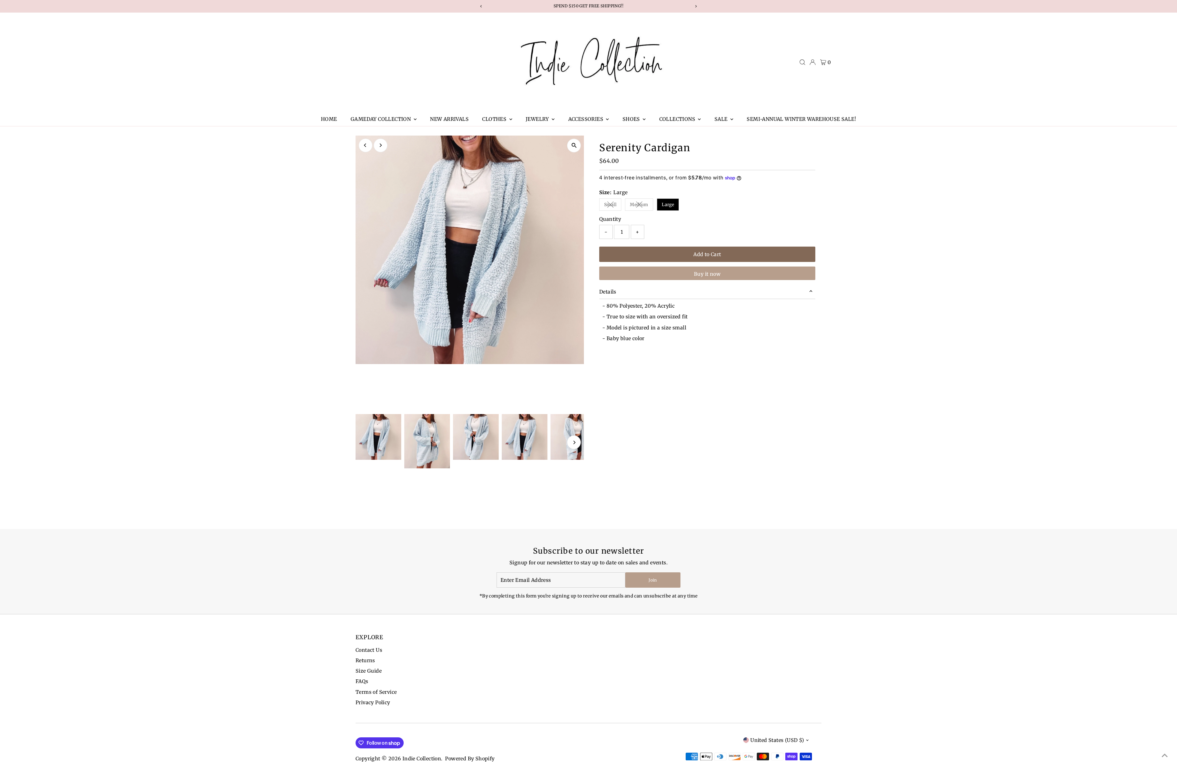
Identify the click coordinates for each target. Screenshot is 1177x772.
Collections (678, 119)
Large (668, 204)
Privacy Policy (373, 702)
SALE (721, 119)
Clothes (495, 119)
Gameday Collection (381, 119)
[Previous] (365, 145)
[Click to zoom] (574, 145)
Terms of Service (376, 692)
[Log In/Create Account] (812, 62)
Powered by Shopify (469, 758)
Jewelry (538, 119)
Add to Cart (707, 254)
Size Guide (369, 671)
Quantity (610, 219)
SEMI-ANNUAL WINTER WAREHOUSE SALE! (801, 119)
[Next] (380, 145)
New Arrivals (449, 119)
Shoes (632, 119)
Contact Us (369, 650)
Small (612, 205)
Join (653, 580)
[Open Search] (802, 62)
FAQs (362, 681)
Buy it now (707, 274)
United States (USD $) (777, 740)
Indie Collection (421, 758)
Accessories (586, 119)
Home (329, 119)
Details (607, 292)
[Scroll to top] (1165, 755)
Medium (641, 205)
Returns (365, 660)
